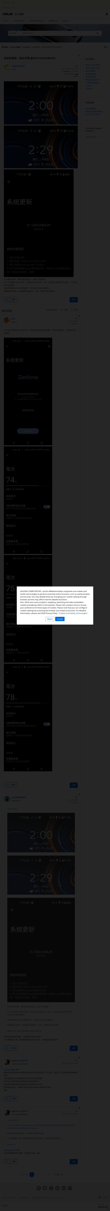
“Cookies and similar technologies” (73, 613)
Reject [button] (50, 619)
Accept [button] (60, 619)
